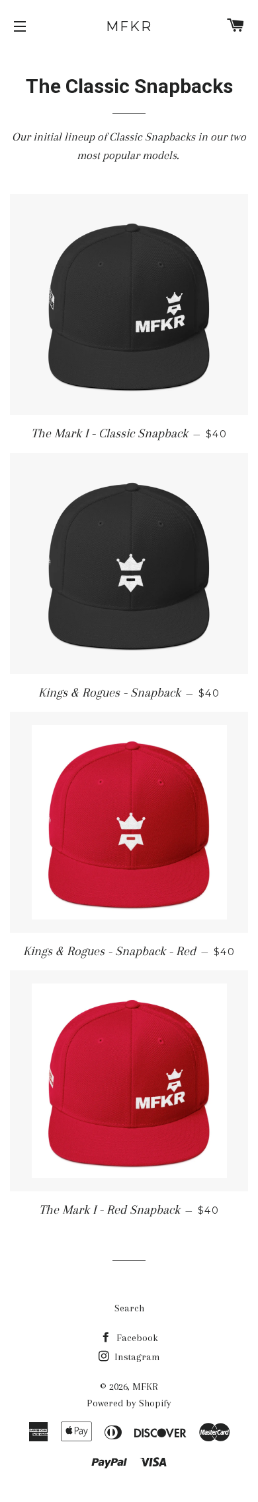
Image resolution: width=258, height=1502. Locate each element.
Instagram (136, 1357)
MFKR (129, 26)
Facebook (136, 1338)
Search (129, 1308)
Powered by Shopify (129, 1403)
